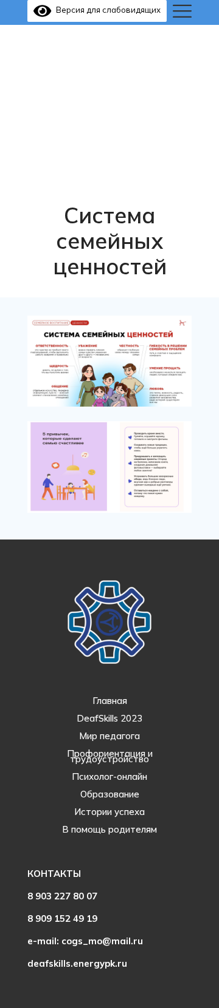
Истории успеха (109, 811)
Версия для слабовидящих (106, 10)
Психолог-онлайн (109, 776)
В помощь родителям (109, 829)
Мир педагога (109, 736)
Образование (109, 794)
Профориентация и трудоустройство (110, 756)
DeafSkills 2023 (109, 718)
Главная (109, 700)
